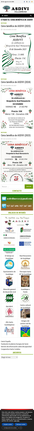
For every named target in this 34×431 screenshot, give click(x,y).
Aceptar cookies (8, 424)
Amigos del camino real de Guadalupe (25, 323)
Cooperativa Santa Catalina (10, 349)
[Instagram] (29, 1)
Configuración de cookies (10, 428)
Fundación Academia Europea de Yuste (14, 344)
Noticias (4, 23)
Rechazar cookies (20, 424)
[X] (27, 1)
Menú (6, 16)
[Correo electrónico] (32, 1)
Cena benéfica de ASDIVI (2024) (16, 82)
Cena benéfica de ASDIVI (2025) (16, 26)
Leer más (16, 421)
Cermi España (6, 341)
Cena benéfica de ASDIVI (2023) (16, 135)
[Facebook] (25, 1)
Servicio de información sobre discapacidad (16, 346)
